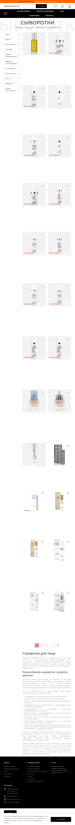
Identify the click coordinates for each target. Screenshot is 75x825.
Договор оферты (34, 769)
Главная (18, 27)
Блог (62, 11)
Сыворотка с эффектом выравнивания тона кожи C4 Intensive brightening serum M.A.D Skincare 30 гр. (34, 117)
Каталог (29, 27)
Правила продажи (34, 766)
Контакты (49, 15)
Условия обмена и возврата (37, 771)
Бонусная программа (45, 11)
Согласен (61, 819)
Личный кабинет (23, 11)
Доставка (31, 774)
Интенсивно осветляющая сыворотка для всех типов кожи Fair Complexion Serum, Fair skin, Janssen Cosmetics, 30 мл (34, 623)
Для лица (40, 27)
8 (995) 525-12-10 (12, 796)
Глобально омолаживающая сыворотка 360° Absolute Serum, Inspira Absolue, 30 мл (34, 474)
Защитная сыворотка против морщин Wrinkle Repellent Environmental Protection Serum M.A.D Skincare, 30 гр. (34, 166)
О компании (34, 15)
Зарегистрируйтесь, (26, 1)
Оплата (30, 776)
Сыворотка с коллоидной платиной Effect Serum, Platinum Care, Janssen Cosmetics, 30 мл (59, 474)
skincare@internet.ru (14, 799)
